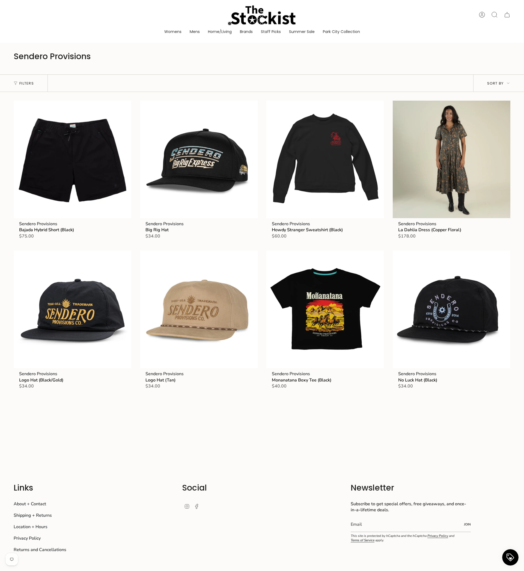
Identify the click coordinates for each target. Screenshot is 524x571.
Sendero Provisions (38, 224)
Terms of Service (362, 540)
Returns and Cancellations (40, 550)
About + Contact (30, 504)
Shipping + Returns (33, 515)
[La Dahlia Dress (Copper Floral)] (451, 159)
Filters (26, 83)
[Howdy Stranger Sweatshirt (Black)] (325, 159)
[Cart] (507, 14)
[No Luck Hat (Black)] (451, 309)
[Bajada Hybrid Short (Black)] (72, 159)
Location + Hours (30, 527)
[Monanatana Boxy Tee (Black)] (325, 309)
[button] (173, 32)
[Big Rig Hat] (199, 159)
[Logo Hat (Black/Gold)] (72, 309)
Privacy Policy (27, 538)
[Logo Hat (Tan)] (199, 309)
